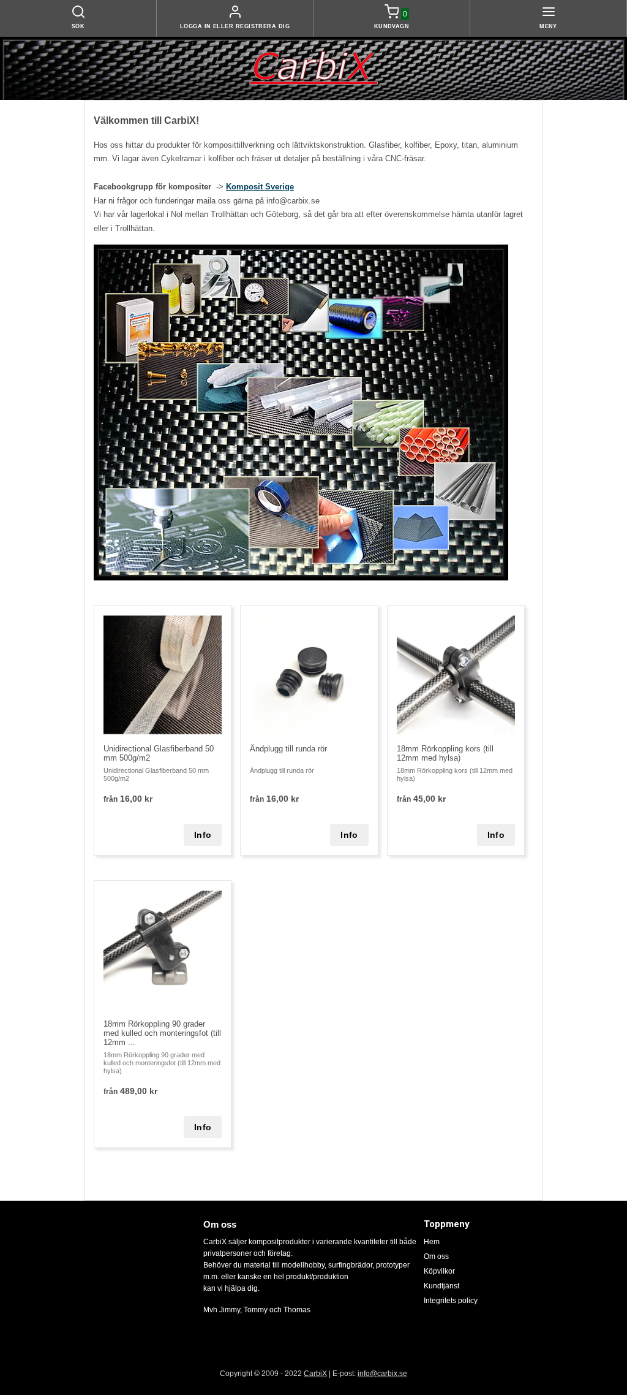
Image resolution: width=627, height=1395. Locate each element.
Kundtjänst (441, 1286)
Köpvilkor (439, 1271)
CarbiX (315, 1373)
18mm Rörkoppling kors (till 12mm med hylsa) (445, 753)
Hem (432, 1241)
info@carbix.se (382, 1373)
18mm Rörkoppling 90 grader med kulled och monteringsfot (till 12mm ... (162, 1033)
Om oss (436, 1256)
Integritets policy (451, 1300)
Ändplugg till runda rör (288, 748)
